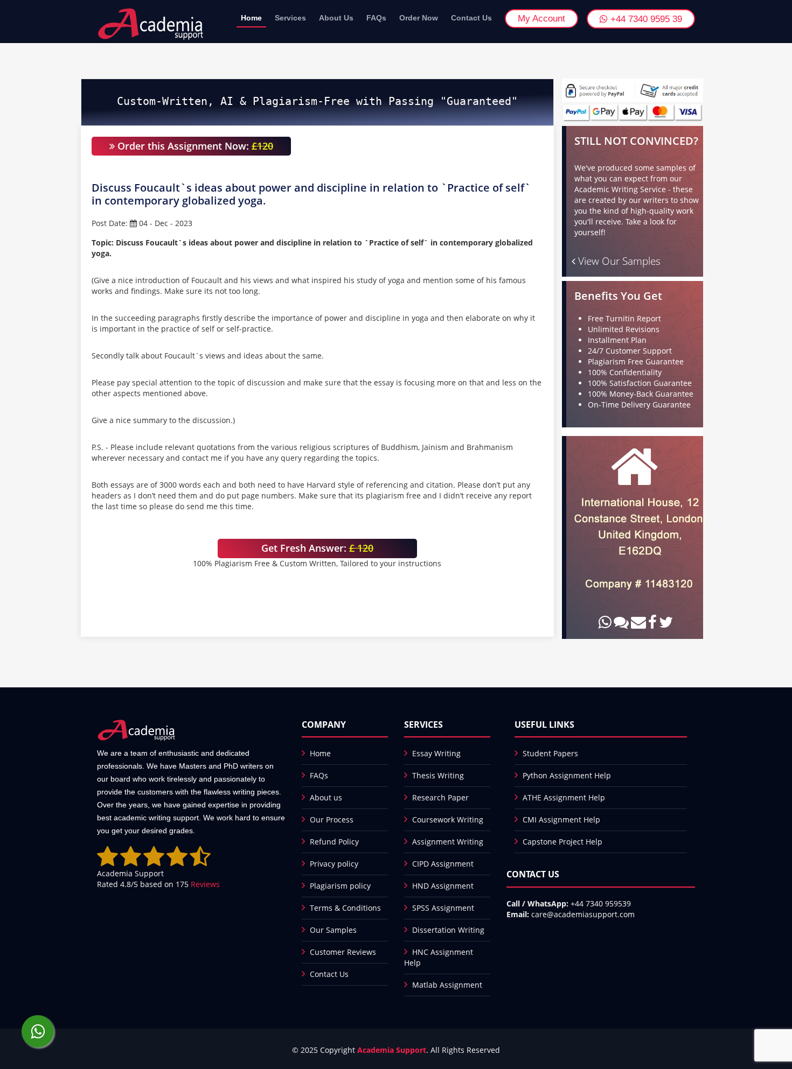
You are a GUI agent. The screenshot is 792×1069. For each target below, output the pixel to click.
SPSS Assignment (443, 908)
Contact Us (471, 17)
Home (251, 17)
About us (326, 797)
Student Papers (550, 753)
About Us (336, 17)
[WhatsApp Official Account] (38, 1031)
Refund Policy (334, 841)
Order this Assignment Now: (194, 145)
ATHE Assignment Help (564, 797)
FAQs (376, 17)
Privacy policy (334, 864)
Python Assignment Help (567, 775)
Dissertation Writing (448, 930)
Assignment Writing (447, 841)
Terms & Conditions (345, 908)
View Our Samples (618, 261)
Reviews (205, 884)
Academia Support (391, 1050)
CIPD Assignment (443, 864)
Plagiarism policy (340, 886)
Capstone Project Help (562, 841)
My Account (541, 18)
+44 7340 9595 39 (645, 19)
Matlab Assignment (447, 985)
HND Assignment (443, 886)
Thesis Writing (438, 775)
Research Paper (440, 797)
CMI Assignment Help (561, 819)
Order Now (418, 17)
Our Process (331, 819)
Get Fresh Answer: (317, 547)
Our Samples (333, 930)
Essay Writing (436, 753)
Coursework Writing (447, 819)
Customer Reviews (343, 952)
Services (290, 17)
